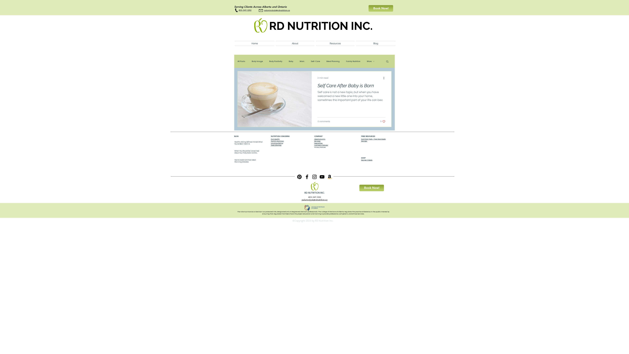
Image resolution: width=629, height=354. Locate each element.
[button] (295, 43)
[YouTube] (322, 177)
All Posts (241, 61)
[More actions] (385, 78)
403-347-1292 (314, 197)
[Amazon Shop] (330, 177)
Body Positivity (275, 61)
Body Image (257, 61)
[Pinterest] (299, 177)
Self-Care (315, 61)
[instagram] (314, 177)
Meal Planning (333, 61)
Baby (291, 61)
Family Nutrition (353, 61)
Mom (302, 61)
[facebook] (307, 177)
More (369, 61)
